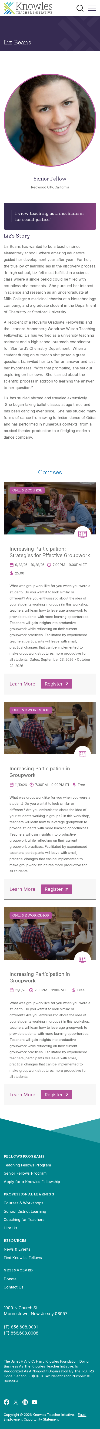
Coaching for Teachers (24, 1219)
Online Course (27, 490)
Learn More (22, 684)
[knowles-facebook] (6, 1402)
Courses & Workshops (23, 1203)
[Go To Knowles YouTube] (34, 1402)
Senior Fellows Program (25, 1173)
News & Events (17, 1249)
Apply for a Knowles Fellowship (32, 1181)
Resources (15, 1240)
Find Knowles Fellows (23, 1257)
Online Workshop (30, 710)
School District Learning (25, 1211)
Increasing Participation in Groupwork (40, 772)
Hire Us (10, 1228)
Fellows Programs (24, 1156)
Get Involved (18, 1270)
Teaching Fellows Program (27, 1165)
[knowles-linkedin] (25, 1402)
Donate (10, 1279)
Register (54, 684)
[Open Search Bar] (80, 8)
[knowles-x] (16, 1402)
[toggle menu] (92, 10)
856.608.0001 (24, 1326)
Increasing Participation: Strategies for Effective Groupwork (50, 552)
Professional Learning (29, 1194)
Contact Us (13, 1287)
